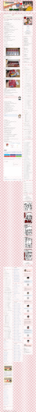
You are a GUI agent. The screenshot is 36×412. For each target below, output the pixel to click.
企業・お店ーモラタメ (12, 159)
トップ (5, 11)
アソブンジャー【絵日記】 (26, 144)
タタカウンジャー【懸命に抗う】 (27, 153)
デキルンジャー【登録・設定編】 (28, 137)
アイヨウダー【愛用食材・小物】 (28, 89)
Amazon (17, 145)
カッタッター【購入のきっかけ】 (28, 99)
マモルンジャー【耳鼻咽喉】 (26, 170)
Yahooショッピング (12, 145)
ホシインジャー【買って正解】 (26, 161)
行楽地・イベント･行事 (26, 123)
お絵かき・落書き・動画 (26, 69)
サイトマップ (21, 0)
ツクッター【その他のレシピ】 (27, 154)
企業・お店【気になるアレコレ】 (28, 86)
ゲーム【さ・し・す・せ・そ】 (8, 280)
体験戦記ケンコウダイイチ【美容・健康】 (17, 333)
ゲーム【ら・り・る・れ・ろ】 (28, 80)
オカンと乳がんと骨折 (26, 145)
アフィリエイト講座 (15, 287)
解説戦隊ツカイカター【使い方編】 (17, 348)
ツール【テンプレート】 (26, 157)
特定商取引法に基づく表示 (12, 0)
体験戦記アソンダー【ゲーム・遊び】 (17, 305)
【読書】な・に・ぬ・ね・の (27, 117)
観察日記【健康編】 (5, 355)
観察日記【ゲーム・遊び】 (6, 361)
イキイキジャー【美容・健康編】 (28, 131)
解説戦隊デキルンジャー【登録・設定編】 (17, 354)
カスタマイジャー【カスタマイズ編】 (28, 134)
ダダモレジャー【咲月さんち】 (28, 102)
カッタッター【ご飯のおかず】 (28, 95)
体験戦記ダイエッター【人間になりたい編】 (17, 324)
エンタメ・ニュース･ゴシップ (27, 72)
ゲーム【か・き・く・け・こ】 (28, 75)
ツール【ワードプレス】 (26, 158)
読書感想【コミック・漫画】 (16, 272)
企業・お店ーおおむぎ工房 (26, 174)
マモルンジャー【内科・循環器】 (26, 167)
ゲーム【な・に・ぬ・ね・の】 (28, 77)
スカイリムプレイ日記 (27, 81)
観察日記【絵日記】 (5, 358)
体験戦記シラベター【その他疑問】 (17, 345)
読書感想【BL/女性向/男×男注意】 (16, 269)
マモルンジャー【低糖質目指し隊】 (27, 165)
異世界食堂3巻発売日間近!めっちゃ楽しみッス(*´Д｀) (9, 179)
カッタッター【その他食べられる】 (28, 96)
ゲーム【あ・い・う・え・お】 (28, 74)
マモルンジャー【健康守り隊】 (27, 166)
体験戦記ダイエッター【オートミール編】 (17, 321)
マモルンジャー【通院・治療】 (28, 107)
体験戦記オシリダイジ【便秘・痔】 (17, 339)
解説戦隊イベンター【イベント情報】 (17, 357)
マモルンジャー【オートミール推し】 (27, 162)
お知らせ (4, 343)
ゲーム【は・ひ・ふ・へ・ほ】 (28, 78)
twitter (26, 0)
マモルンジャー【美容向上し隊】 (27, 169)
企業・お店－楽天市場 (6, 404)
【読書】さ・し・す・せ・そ (7, 317)
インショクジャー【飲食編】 (7, 333)
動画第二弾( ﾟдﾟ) (28, 30)
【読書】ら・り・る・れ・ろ (27, 120)
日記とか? (11, 11)
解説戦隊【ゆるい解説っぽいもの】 (27, 129)
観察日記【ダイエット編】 (6, 352)
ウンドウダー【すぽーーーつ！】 (8, 294)
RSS (32, 0)
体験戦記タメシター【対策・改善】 (17, 318)
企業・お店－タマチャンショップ (6, 401)
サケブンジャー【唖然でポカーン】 (27, 149)
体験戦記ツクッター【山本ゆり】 (16, 330)
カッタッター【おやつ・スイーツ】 (8, 297)
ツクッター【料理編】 (27, 103)
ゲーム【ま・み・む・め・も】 (8, 283)
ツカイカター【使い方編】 (27, 136)
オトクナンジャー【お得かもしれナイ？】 (27, 146)
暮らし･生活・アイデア (26, 112)
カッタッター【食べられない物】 (28, 100)
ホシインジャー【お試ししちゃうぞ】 (7, 159)
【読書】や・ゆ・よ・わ (27, 119)
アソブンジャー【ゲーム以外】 (8, 293)
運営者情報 (16, 0)
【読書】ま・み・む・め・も (7, 320)
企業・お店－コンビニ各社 (27, 176)
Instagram (24, 0)
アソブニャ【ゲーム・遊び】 (27, 125)
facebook (28, 0)
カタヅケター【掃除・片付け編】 (8, 296)
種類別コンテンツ (17, 11)
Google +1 (30, 0)
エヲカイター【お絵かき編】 (27, 133)
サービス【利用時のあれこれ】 (28, 83)
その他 (30, 11)
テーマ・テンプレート (15, 290)
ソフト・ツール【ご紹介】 (27, 84)
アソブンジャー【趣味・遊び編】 (8, 331)
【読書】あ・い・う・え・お (27, 114)
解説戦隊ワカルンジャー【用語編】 (17, 351)
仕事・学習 (25, 11)
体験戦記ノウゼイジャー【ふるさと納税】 (17, 336)
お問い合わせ (19, 0)
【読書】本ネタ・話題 (7, 322)
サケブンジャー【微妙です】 (26, 150)
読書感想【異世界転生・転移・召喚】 (17, 279)
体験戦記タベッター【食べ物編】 (16, 315)
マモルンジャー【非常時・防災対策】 (28, 108)
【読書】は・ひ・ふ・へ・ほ (7, 319)
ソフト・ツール (15, 297)
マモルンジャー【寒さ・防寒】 (28, 105)
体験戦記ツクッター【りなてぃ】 (16, 327)
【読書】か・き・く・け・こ (7, 316)
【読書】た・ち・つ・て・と (27, 116)
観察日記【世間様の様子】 (6, 326)
